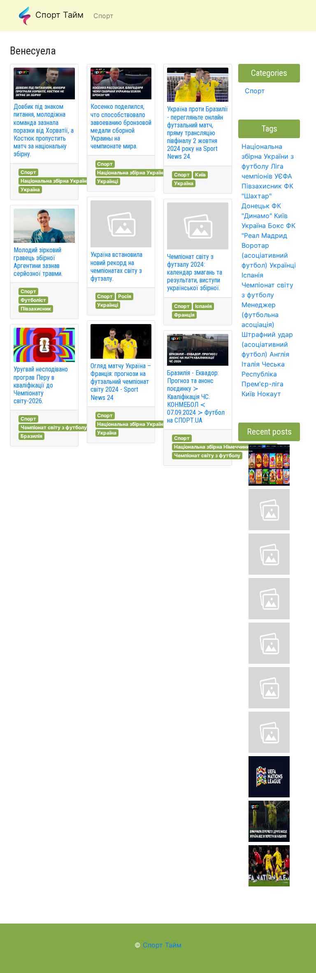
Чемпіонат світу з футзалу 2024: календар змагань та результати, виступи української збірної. (194, 272)
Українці (107, 181)
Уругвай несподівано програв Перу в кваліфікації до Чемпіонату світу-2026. (41, 385)
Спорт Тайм (58, 15)
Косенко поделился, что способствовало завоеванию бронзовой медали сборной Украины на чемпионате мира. (121, 126)
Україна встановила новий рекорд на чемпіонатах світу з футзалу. (116, 266)
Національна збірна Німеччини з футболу (225, 447)
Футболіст (33, 300)
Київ (200, 175)
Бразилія (31, 436)
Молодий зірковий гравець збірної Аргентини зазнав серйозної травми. (38, 262)
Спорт (28, 172)
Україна (30, 189)
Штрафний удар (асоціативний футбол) (267, 344)
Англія (279, 354)
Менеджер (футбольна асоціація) (260, 315)
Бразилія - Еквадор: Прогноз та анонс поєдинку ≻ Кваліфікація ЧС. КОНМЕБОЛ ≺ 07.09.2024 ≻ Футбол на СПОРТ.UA (196, 396)
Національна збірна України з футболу (68, 181)
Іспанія (203, 306)
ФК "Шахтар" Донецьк (267, 196)
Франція (184, 315)
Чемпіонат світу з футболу (54, 427)
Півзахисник (36, 309)
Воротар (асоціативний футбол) (265, 255)
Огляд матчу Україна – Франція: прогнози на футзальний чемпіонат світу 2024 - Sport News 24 (121, 382)
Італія (251, 364)
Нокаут (269, 394)
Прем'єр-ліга (262, 384)
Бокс (276, 225)
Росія (124, 296)
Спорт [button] (103, 16)
